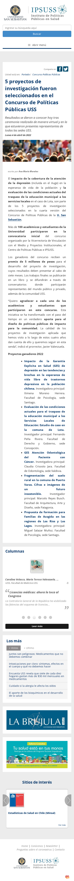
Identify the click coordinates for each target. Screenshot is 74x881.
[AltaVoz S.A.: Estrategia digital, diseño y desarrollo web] (67, 877)
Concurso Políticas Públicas (46, 74)
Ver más (62, 825)
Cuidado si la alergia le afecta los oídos (32, 685)
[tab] (13, 648)
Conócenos (37, 846)
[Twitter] (65, 69)
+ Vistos (13, 648)
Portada (26, 74)
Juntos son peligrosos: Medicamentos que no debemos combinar (36, 655)
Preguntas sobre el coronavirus (34, 849)
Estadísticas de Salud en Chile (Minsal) (31, 813)
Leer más (37, 626)
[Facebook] (59, 69)
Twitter (65, 69)
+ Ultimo (29, 648)
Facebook (59, 69)
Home (24, 846)
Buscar (37, 34)
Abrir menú (39, 45)
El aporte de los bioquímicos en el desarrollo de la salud (36, 694)
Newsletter (52, 846)
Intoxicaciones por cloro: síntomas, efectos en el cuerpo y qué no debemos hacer (36, 665)
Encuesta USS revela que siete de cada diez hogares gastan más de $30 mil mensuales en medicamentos (36, 676)
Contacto (60, 849)
